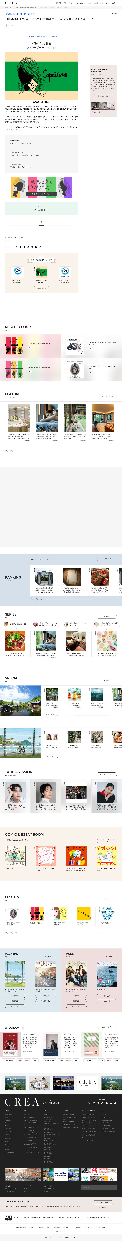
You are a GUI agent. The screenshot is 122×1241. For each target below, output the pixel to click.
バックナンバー (49, 957)
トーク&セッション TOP (107, 774)
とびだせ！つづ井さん (87, 1123)
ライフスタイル (9, 1128)
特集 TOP (106, 680)
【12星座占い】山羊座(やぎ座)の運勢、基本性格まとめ (20, 14)
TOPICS (7, 1149)
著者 (25, 1191)
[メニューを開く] (113, 3)
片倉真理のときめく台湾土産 (31, 1120)
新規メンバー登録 (103, 96)
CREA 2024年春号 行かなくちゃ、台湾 (48, 1162)
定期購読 (78, 1227)
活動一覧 (46, 1191)
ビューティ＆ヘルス (10, 1131)
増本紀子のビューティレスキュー (31, 1153)
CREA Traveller (48, 1237)
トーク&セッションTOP (68, 1114)
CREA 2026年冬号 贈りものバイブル (48, 1129)
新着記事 (58, 3)
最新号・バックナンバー (11, 1189)
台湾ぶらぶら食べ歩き (29, 1117)
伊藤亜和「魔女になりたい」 (89, 1117)
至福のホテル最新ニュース (30, 1130)
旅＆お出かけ (8, 1120)
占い (107, 3)
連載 (65, 3)
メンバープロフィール (49, 1189)
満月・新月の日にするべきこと (108, 1131)
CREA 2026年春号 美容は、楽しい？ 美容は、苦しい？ (51, 1123)
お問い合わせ (41, 1227)
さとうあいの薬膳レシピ (30, 1137)
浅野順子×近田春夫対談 (68, 1122)
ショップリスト (15, 1006)
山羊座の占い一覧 (42, 288)
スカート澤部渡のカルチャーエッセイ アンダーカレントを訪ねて (89, 1136)
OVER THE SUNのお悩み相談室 (70, 1127)
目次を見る (15, 996)
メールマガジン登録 (102, 1202)
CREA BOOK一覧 (107, 1027)
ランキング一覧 (106, 559)
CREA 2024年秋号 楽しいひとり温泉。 (48, 1153)
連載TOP (26, 1114)
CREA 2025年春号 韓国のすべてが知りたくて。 (50, 1144)
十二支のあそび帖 (86, 1125)
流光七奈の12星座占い (106, 1120)
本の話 (76, 1237)
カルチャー (7, 1125)
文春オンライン (67, 1237)
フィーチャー (8, 1144)
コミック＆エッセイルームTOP (106, 841)
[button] (7, 450)
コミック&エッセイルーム (96, 3)
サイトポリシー (89, 1227)
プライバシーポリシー (100, 1227)
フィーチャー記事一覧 (107, 396)
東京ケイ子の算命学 (106, 1125)
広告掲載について (67, 1227)
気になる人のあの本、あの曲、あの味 (70, 1118)
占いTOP (106, 899)
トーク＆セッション (80, 3)
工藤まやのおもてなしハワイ (31, 1127)
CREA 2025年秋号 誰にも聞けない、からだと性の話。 (51, 1134)
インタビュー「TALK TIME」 (89, 1128)
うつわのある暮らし (29, 1140)
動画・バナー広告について (53, 1227)
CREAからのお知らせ (10, 1152)
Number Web (58, 1237)
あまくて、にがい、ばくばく (89, 1131)
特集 (70, 3)
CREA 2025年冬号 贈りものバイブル (48, 1148)
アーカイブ (7, 1141)
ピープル (26, 1189)
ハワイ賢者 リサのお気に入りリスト (31, 1123)
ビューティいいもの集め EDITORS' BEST (30, 1144)
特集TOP (46, 1114)
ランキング (7, 1138)
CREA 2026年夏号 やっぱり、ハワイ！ (48, 1118)
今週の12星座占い (105, 1123)
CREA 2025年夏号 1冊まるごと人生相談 (49, 1139)
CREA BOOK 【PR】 (10, 1191)
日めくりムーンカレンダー (107, 1128)
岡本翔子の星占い (105, 1117)
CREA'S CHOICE (9, 1147)
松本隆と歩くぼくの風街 (69, 1124)
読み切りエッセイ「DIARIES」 (89, 1120)
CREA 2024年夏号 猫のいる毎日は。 (48, 1157)
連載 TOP (106, 616)
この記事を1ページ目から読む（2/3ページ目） (42, 37)
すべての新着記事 (9, 1114)
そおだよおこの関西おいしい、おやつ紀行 (31, 1133)
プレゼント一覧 (95, 112)
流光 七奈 (10, 25)
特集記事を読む (15, 1001)
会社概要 (31, 1227)
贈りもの (7, 1117)
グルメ (6, 1123)
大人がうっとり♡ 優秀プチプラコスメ (31, 1148)
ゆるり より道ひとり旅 (87, 1140)
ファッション (8, 1134)
